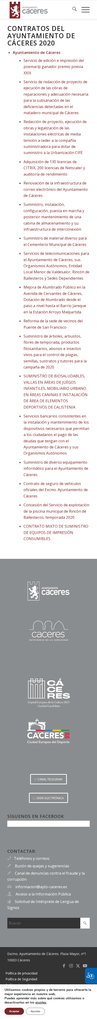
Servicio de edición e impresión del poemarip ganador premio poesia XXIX (54, 66)
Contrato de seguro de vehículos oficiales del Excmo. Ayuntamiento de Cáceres (56, 490)
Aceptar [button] (14, 1011)
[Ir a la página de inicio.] (48, 591)
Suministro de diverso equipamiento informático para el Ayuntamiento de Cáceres (56, 468)
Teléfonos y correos (31, 858)
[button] (48, 779)
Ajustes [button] (35, 1011)
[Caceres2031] (48, 693)
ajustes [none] (40, 1002)
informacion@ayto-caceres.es (41, 886)
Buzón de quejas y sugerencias (42, 866)
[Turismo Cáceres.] (48, 630)
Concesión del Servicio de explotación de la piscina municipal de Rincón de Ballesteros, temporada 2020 (56, 511)
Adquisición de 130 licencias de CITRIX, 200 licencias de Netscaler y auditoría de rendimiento (54, 168)
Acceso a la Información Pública (43, 894)
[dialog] (48, 1001)
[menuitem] (72, 9)
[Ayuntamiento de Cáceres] (40, 9)
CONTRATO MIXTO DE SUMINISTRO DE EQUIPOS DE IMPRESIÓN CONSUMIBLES (56, 532)
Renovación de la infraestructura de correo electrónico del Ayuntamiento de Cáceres (56, 189)
